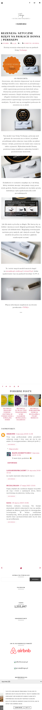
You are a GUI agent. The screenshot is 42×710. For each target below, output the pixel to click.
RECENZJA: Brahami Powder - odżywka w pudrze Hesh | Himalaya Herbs (7, 414)
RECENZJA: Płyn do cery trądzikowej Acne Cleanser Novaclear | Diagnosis (21, 414)
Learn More (18, 707)
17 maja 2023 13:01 (28, 485)
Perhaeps (23, 50)
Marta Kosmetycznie (21, 453)
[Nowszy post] (1, 568)
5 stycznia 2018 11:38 (24, 434)
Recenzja (36, 43)
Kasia (8, 503)
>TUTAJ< (25, 307)
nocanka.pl (10, 271)
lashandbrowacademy (16, 470)
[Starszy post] (40, 568)
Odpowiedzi (13, 449)
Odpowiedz (11, 444)
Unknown (10, 434)
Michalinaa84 (12, 485)
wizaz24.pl (28, 271)
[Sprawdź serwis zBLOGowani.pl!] (21, 662)
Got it (28, 707)
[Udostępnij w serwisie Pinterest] (18, 387)
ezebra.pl (19, 271)
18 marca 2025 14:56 (20, 503)
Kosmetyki (28, 43)
